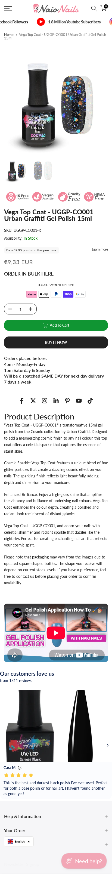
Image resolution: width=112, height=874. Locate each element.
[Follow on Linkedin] (56, 401)
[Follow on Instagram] (45, 401)
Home (9, 34)
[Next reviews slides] (107, 745)
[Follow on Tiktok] (90, 401)
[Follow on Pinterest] (67, 401)
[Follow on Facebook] (22, 401)
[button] (18, 842)
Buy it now (56, 342)
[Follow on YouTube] (79, 401)
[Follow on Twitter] (33, 401)
